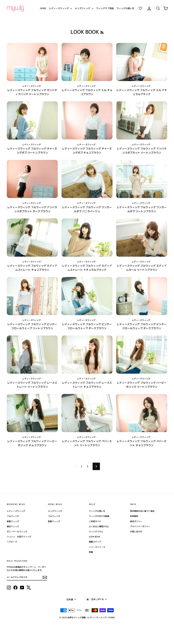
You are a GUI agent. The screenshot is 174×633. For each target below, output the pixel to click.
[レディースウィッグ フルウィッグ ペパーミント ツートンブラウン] (87, 413)
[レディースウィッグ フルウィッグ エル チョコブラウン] (87, 62)
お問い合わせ (136, 531)
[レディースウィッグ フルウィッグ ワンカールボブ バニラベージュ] (87, 179)
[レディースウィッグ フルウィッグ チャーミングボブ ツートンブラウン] (32, 120)
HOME (43, 8)
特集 (91, 552)
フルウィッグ (13, 516)
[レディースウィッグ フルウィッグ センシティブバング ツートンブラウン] (32, 62)
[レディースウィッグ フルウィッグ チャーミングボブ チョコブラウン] (87, 120)
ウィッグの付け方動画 (99, 516)
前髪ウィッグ (13, 521)
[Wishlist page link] (140, 8)
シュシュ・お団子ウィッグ (19, 536)
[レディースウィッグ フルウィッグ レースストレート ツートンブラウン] (32, 354)
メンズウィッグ (83, 8)
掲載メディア (95, 541)
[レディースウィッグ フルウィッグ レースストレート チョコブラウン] (87, 354)
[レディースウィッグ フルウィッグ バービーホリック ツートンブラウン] (141, 354)
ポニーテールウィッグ (17, 531)
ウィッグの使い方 (125, 8)
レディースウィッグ (59, 8)
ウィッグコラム (96, 531)
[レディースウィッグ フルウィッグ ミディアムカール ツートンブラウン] (141, 238)
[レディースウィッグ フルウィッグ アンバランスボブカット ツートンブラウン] (141, 120)
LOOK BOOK (94, 536)
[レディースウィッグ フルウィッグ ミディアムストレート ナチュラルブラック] (87, 238)
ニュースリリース (97, 547)
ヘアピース (12, 541)
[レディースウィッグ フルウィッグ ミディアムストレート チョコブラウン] (32, 238)
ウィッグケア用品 (105, 8)
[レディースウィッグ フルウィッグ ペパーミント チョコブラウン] (141, 413)
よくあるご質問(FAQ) (99, 526)
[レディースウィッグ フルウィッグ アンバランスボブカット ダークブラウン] (32, 179)
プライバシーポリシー (140, 526)
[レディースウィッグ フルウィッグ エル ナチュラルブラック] (141, 62)
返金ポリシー (136, 521)
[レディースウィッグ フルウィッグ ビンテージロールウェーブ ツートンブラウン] (32, 296)
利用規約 (134, 516)
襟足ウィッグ (13, 526)
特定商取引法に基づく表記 (142, 511)
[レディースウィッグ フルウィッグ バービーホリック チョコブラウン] (32, 413)
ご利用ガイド (95, 521)
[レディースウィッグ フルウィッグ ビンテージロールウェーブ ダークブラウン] (87, 296)
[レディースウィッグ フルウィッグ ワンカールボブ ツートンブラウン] (141, 179)
